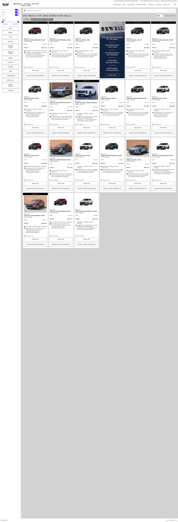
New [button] (124, 5)
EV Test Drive (117, 4)
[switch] (10, 10)
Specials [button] (151, 5)
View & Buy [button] (35, 70)
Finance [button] (158, 5)
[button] (175, 4)
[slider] (2, 22)
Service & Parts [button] (141, 5)
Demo (3, 14)
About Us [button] (166, 5)
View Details (29, 67)
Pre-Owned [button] (130, 5)
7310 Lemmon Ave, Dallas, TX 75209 (149, 1)
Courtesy (4, 12)
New (3, 9)
